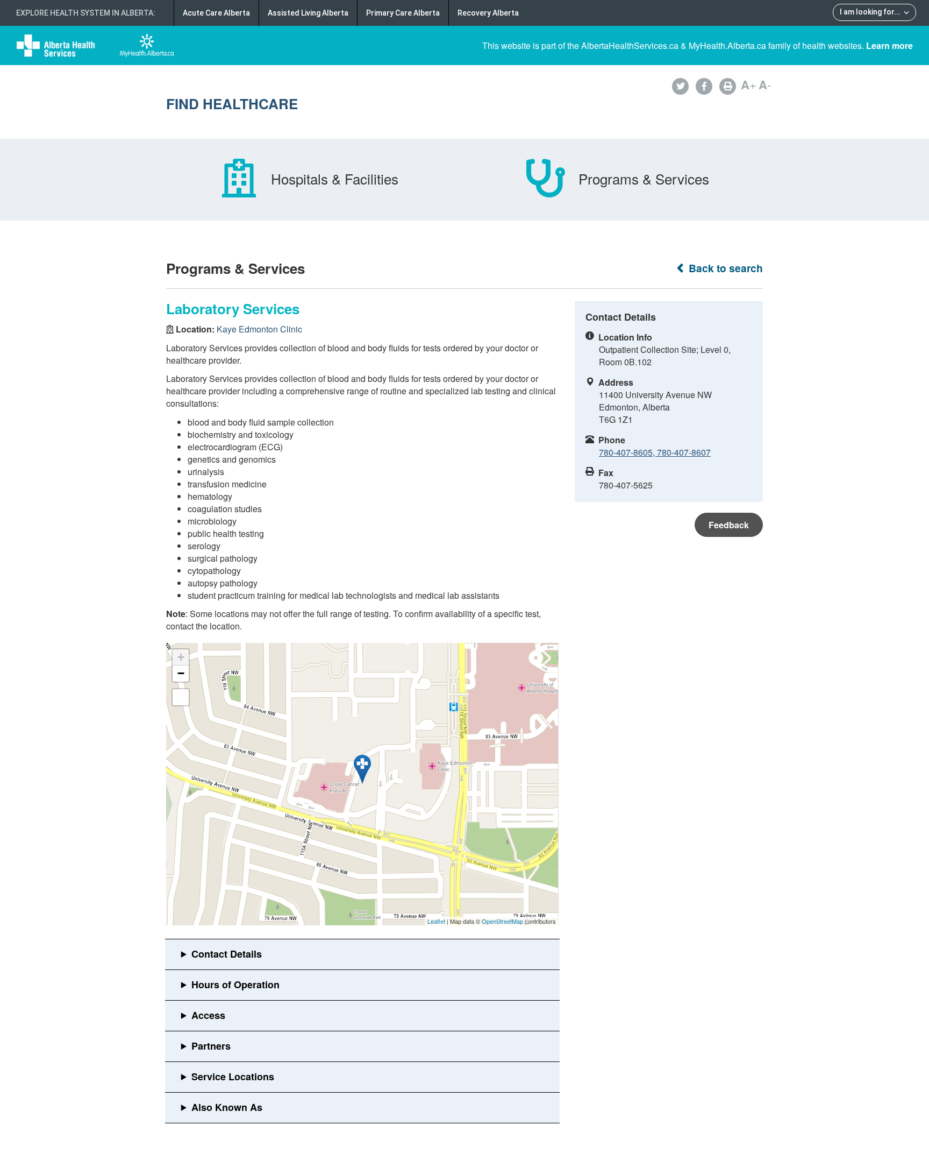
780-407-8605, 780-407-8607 (655, 452)
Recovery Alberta (488, 13)
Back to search (724, 268)
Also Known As (226, 1107)
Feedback (729, 525)
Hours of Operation (235, 985)
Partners (211, 1046)
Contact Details (226, 954)
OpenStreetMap (502, 921)
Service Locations (232, 1077)
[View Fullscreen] (181, 697)
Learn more (889, 45)
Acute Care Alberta (216, 13)
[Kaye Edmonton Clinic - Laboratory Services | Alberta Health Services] (362, 769)
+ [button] (180, 657)
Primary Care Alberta (403, 13)
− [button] (180, 673)
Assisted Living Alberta (308, 13)
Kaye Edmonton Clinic (259, 329)
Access (208, 1015)
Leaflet (436, 921)
